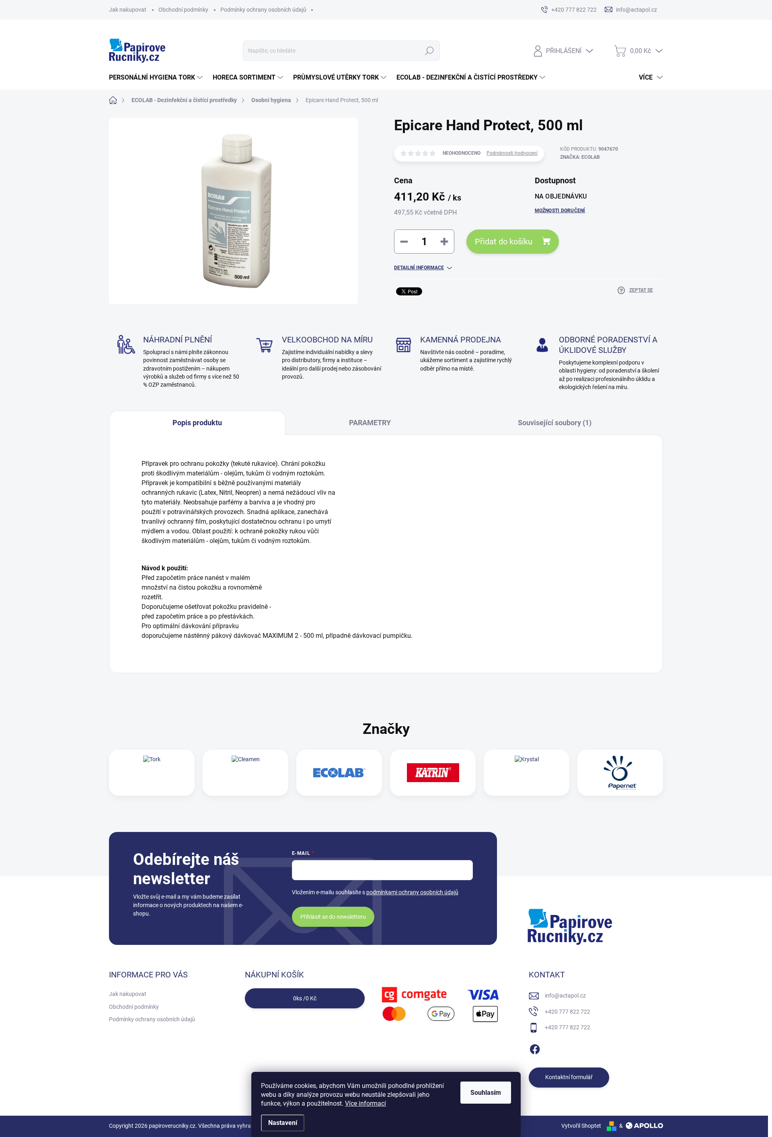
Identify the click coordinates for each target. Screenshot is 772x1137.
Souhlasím (485, 1092)
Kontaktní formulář (569, 1077)
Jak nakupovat (127, 9)
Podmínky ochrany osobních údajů (263, 9)
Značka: (580, 157)
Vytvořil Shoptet (581, 1126)
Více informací (365, 1103)
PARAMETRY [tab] (370, 422)
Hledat (429, 50)
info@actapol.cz (565, 995)
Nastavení (282, 1123)
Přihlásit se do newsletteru (333, 917)
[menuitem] (157, 78)
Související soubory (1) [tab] (554, 422)
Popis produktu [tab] (197, 422)
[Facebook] (535, 1048)
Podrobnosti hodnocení (512, 153)
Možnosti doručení (560, 210)
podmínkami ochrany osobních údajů (412, 892)
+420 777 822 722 (567, 1011)
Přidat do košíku (503, 241)
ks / (304, 998)
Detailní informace (419, 267)
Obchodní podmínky (183, 9)
